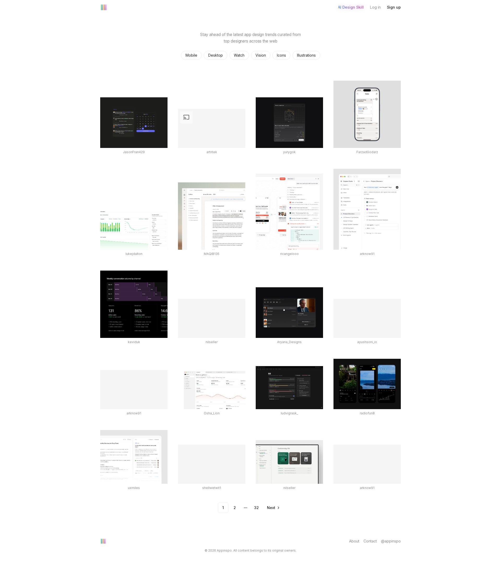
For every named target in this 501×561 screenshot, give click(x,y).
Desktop (215, 55)
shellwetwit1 (211, 488)
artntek (211, 152)
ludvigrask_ (289, 413)
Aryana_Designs (289, 342)
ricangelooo (289, 254)
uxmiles (134, 488)
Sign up (394, 7)
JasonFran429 (134, 152)
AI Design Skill (351, 7)
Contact (370, 541)
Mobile (191, 55)
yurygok (289, 152)
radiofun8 (367, 413)
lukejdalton (134, 254)
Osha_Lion (212, 413)
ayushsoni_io (367, 342)
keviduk (134, 342)
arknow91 (367, 254)
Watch (239, 55)
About (354, 541)
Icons (281, 55)
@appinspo (391, 541)
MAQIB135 (211, 254)
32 (256, 507)
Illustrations (306, 55)
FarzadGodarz (367, 152)
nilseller (212, 342)
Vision (260, 55)
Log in (375, 7)
